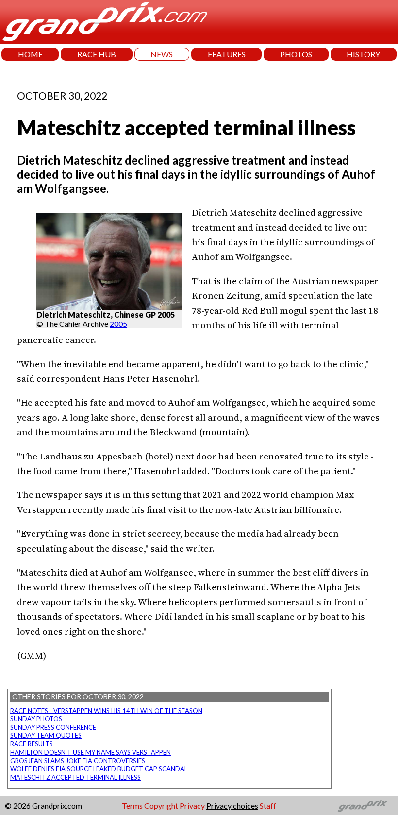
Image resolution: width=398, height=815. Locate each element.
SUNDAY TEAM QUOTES (46, 735)
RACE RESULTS (31, 743)
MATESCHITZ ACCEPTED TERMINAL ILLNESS (75, 777)
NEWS (161, 54)
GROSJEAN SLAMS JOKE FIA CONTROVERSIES (77, 760)
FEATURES (227, 54)
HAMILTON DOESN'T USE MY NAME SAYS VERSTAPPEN (90, 752)
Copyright (161, 805)
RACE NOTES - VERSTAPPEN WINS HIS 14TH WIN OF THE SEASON (106, 710)
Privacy (192, 805)
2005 (118, 323)
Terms (132, 805)
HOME (30, 54)
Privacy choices (232, 805)
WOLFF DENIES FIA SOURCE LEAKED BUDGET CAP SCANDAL (98, 769)
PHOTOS (296, 54)
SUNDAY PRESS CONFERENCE (53, 727)
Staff (268, 805)
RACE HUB (96, 54)
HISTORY (363, 54)
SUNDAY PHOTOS (36, 719)
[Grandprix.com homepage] (362, 806)
